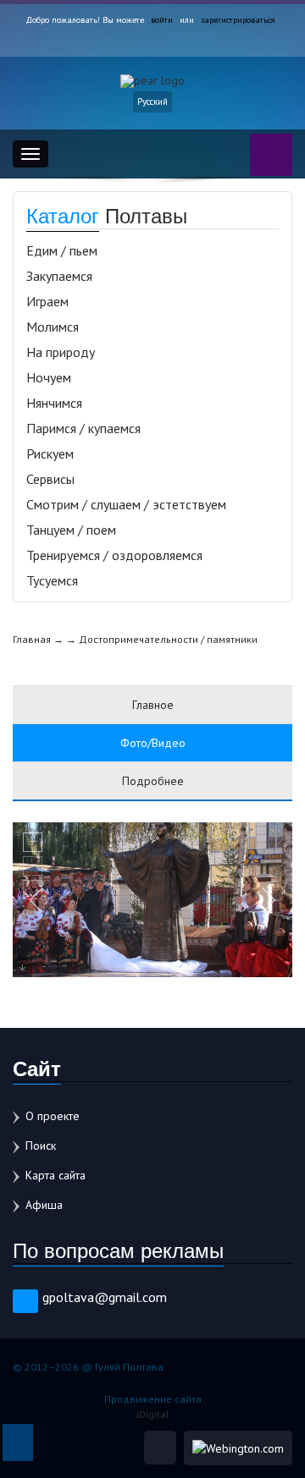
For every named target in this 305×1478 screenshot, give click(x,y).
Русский (152, 101)
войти (162, 19)
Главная (32, 639)
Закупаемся (59, 275)
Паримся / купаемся (83, 428)
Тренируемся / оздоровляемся (114, 555)
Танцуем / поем (71, 529)
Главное (153, 704)
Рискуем (50, 453)
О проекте (52, 1116)
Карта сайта (55, 1175)
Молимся (52, 326)
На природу (60, 351)
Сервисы (50, 478)
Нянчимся (54, 402)
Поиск (40, 1145)
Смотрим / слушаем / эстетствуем (126, 504)
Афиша (44, 1204)
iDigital (152, 1414)
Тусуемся (52, 580)
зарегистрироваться (238, 19)
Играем (47, 301)
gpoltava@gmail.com (104, 1296)
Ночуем (48, 377)
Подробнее (153, 780)
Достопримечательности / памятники (168, 639)
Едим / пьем (61, 250)
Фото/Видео (153, 742)
